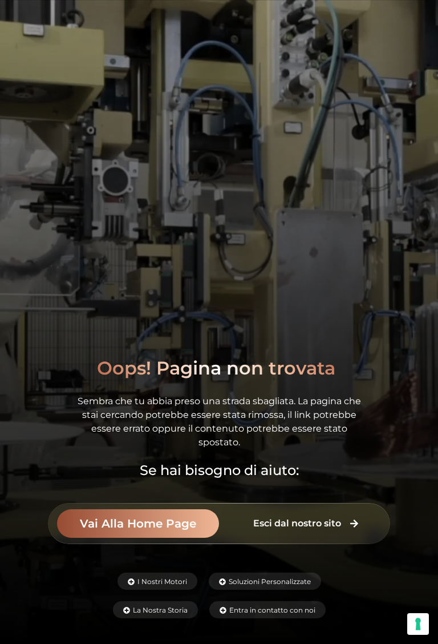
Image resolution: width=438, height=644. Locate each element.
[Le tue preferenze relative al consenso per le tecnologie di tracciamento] (418, 624)
